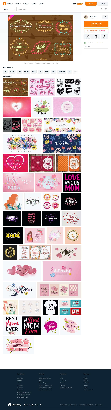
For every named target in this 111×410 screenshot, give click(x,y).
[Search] (101, 9)
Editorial (33, 3)
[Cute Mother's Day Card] (42, 163)
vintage (12, 71)
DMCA (40, 380)
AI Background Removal (23, 394)
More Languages (88, 390)
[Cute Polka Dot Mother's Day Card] (68, 163)
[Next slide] (78, 72)
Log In (103, 3)
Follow (105, 18)
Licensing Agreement (45, 378)
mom (53, 71)
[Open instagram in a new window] (27, 404)
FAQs (61, 378)
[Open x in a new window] (37, 404)
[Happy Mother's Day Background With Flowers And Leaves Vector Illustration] (55, 235)
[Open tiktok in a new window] (35, 404)
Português (86, 383)
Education (20, 387)
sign (5, 71)
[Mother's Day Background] (15, 163)
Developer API (21, 390)
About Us (62, 383)
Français (85, 387)
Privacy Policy (90, 404)
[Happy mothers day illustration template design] (62, 125)
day (70, 71)
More (41, 3)
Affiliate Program (43, 383)
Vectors (9, 3)
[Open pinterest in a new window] (32, 404)
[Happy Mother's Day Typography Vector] (42, 87)
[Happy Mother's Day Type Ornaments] (15, 87)
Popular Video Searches (45, 390)
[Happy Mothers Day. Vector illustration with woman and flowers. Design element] (13, 201)
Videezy (19, 383)
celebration (61, 71)
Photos (17, 3)
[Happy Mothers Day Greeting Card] (71, 218)
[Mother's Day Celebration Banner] (18, 182)
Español (85, 380)
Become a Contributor (66, 387)
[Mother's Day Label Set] (70, 307)
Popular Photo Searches (45, 387)
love (19, 71)
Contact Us (63, 380)
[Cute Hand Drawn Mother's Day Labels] (68, 87)
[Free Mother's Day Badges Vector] (32, 125)
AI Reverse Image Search (24, 392)
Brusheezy (20, 378)
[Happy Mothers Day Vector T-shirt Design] (71, 201)
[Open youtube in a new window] (40, 404)
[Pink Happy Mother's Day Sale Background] (48, 182)
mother (26, 71)
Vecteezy (19, 380)
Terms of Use (82, 404)
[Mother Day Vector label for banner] (51, 201)
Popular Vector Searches (45, 385)
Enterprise (20, 385)
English (85, 378)
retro (33, 71)
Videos (25, 3)
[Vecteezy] (4, 3)
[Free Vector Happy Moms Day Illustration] (67, 107)
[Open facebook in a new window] (24, 404)
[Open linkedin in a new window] (29, 404)
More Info (87, 46)
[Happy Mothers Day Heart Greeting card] (17, 107)
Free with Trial (96, 24)
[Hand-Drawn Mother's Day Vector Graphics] (30, 307)
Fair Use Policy (98, 404)
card (40, 71)
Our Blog (62, 385)
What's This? (99, 43)
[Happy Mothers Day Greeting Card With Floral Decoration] (73, 235)
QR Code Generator (22, 397)
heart (46, 71)
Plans (74, 3)
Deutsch (85, 385)
